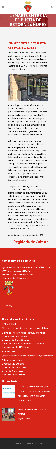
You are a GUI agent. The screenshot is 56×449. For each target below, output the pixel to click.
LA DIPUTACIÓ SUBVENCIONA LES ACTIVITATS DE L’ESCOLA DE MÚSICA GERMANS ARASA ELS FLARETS (34, 391)
